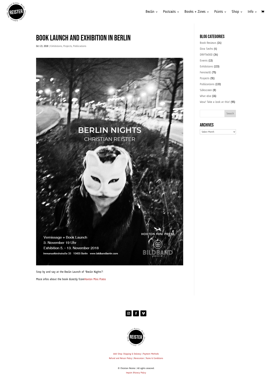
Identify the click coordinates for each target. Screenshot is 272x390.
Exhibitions (56, 46)
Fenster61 (205, 72)
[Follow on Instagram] (129, 313)
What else (205, 96)
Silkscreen (206, 90)
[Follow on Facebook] (136, 313)
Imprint (129, 373)
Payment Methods (151, 354)
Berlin (150, 12)
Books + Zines (195, 12)
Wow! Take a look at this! (215, 102)
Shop (235, 12)
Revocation (139, 358)
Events (204, 60)
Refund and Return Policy (120, 358)
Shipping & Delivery (132, 354)
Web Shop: (117, 354)
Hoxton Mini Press (95, 279)
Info (250, 12)
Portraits (169, 12)
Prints (218, 12)
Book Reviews (208, 43)
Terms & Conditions (154, 358)
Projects (67, 46)
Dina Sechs (206, 48)
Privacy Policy (139, 373)
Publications (79, 46)
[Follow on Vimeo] (143, 313)
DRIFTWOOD (206, 54)
